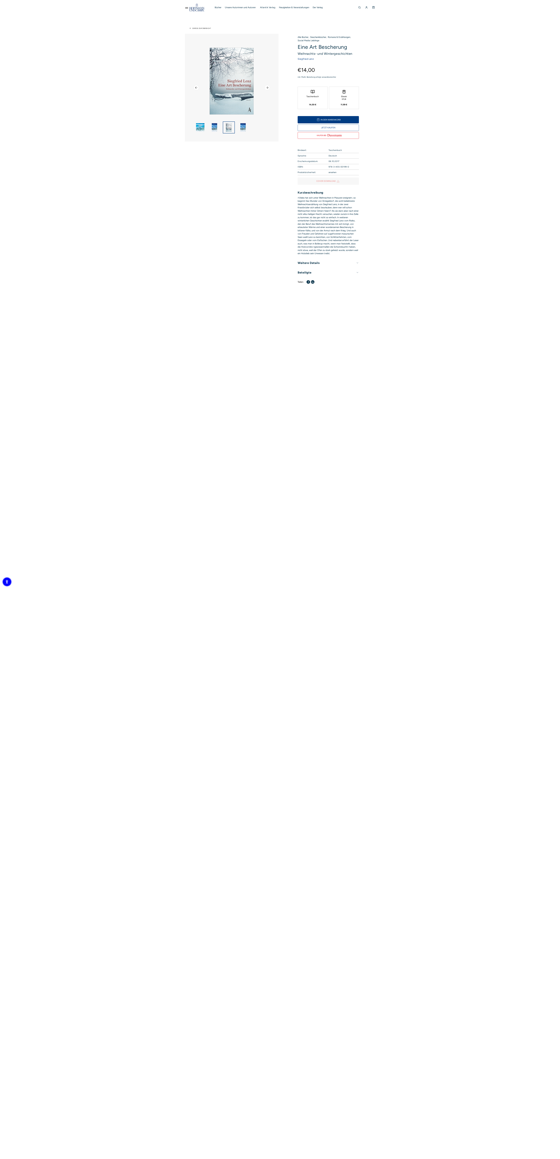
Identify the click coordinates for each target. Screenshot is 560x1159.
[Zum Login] (366, 7)
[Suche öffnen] (359, 7)
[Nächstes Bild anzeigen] (267, 87)
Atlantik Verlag (267, 7)
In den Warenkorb (331, 120)
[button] (7, 581)
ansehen (332, 172)
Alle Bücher (303, 37)
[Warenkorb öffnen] (373, 7)
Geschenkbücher (318, 37)
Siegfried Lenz (306, 59)
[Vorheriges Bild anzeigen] (196, 87)
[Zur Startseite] (196, 7)
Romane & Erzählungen (339, 37)
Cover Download (326, 181)
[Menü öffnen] (186, 7)
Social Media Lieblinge (308, 40)
